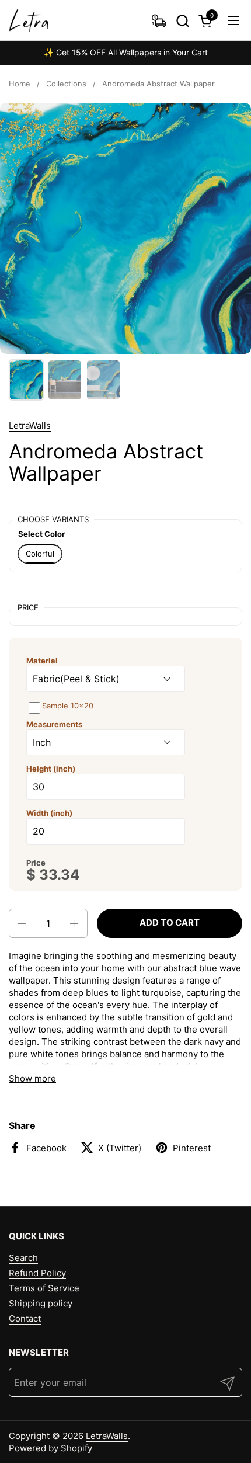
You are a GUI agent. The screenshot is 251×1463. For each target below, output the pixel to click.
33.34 (59, 874)
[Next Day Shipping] (159, 20)
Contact (25, 1318)
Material (42, 660)
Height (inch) (50, 768)
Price (36, 862)
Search (23, 1257)
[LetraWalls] (28, 20)
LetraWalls (30, 425)
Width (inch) (49, 813)
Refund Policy (37, 1272)
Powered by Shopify (50, 1448)
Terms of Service (44, 1288)
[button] (182, 20)
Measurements (54, 724)
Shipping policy (40, 1303)
